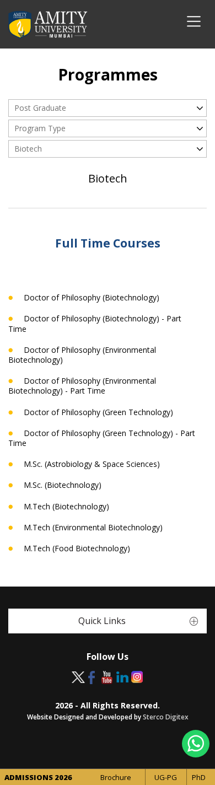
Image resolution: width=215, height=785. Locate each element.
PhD (199, 777)
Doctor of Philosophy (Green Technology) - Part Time (101, 438)
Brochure (115, 777)
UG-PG (165, 777)
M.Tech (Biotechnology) (66, 507)
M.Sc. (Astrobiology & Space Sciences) (92, 464)
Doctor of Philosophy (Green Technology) (98, 412)
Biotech (28, 148)
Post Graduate (40, 108)
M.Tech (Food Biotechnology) (77, 548)
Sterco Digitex (166, 717)
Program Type (40, 128)
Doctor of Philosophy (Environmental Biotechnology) (82, 355)
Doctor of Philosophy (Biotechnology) (91, 298)
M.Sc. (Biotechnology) (62, 485)
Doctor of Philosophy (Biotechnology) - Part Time (94, 324)
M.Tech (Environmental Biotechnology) (93, 528)
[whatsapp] (195, 743)
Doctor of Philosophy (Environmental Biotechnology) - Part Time (82, 386)
